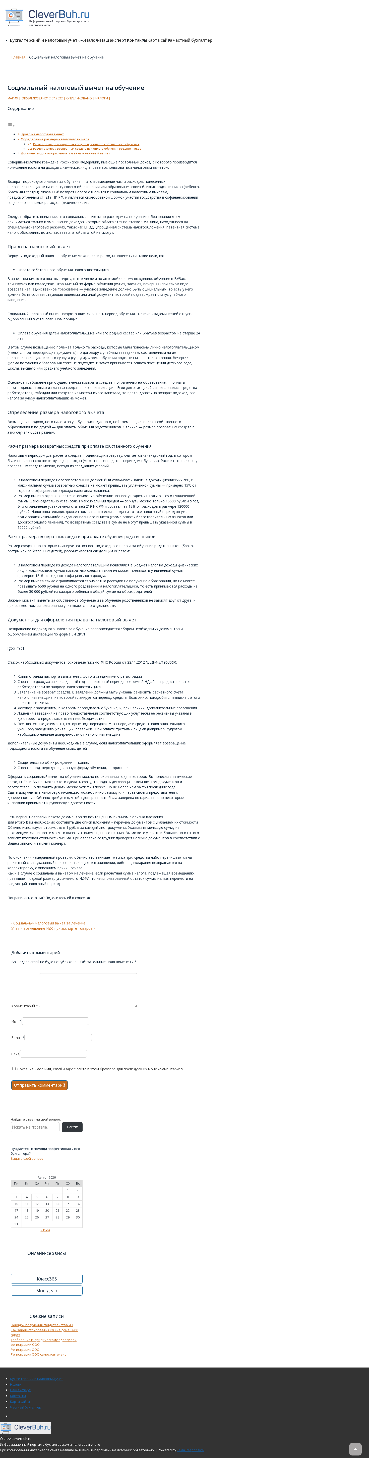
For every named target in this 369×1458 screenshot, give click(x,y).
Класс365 (47, 1279)
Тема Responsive (190, 1450)
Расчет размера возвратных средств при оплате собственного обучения (86, 144)
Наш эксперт (113, 40)
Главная (18, 57)
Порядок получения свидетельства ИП (42, 1325)
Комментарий (24, 1006)
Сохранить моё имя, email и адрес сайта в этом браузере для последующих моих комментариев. (100, 1069)
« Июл (45, 1230)
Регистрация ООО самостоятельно (39, 1354)
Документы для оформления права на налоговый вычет (65, 153)
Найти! (72, 1127)
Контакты (137, 40)
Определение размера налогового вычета (55, 139)
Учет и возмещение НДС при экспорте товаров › (53, 928)
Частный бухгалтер (192, 40)
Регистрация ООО (25, 1349)
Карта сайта (160, 40)
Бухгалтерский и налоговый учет (44, 40)
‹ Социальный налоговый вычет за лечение (48, 923)
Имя (15, 1021)
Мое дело (46, 1291)
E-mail (16, 1037)
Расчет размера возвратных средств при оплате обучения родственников (87, 148)
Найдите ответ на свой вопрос (35, 1119)
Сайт (15, 1054)
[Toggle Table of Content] (11, 125)
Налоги (92, 40)
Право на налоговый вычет (42, 134)
